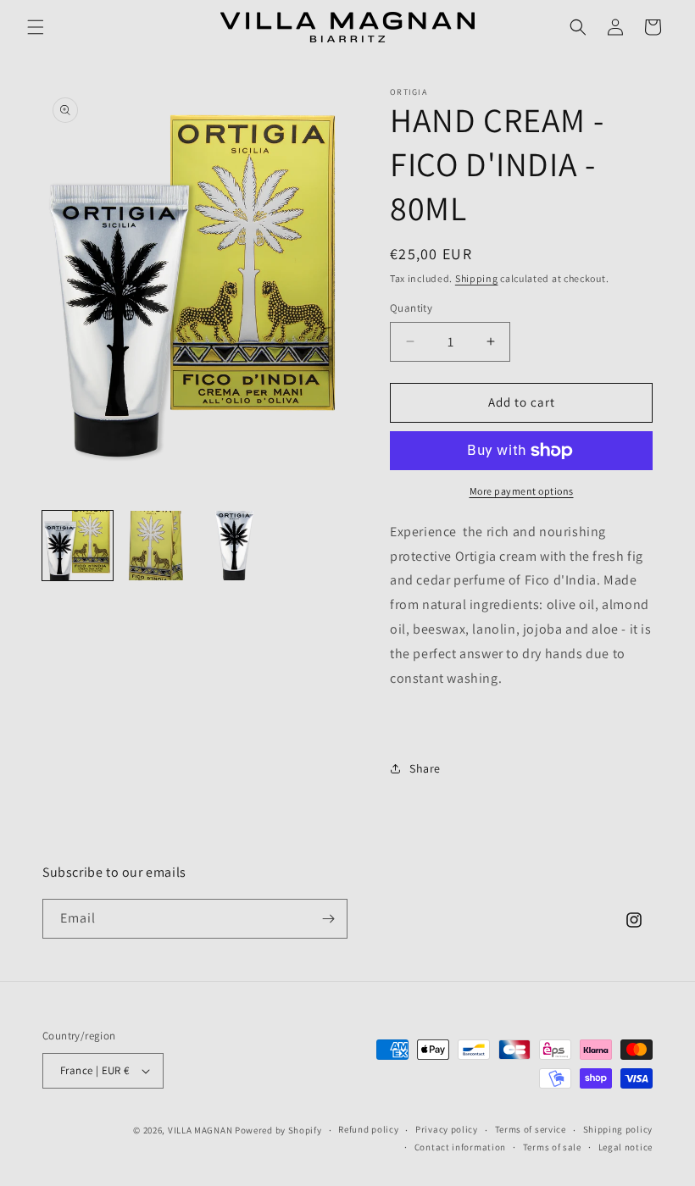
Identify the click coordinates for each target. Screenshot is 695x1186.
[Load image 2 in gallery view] (156, 546)
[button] (35, 27)
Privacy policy (446, 1129)
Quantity (411, 308)
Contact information (460, 1147)
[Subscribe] (328, 919)
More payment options (522, 491)
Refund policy (368, 1129)
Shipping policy (618, 1129)
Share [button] (425, 768)
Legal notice (625, 1147)
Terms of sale (552, 1147)
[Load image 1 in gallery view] (77, 546)
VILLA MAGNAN (200, 1130)
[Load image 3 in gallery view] (234, 546)
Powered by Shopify (278, 1130)
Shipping (476, 278)
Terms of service (530, 1129)
